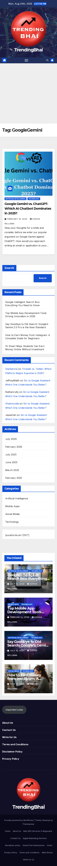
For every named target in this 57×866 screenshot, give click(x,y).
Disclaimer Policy (12, 751)
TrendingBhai (28, 50)
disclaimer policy (12, 845)
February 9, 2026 (20, 617)
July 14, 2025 (17, 684)
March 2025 (12, 470)
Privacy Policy (10, 758)
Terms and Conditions (15, 744)
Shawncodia (12, 403)
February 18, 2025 (17, 219)
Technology (33, 199)
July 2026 (11, 438)
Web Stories (47, 852)
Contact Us (9, 729)
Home (7, 831)
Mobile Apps (12, 506)
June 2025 (11, 462)
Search (9, 268)
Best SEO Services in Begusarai (37, 831)
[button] (47, 60)
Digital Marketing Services (35, 838)
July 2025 (11, 454)
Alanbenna (11, 368)
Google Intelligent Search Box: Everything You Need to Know (27, 578)
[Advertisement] (28, 93)
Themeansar (28, 824)
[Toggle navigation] (26, 60)
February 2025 (13, 477)
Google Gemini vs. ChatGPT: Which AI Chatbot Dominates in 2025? (28, 208)
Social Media (12, 514)
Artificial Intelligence (15, 199)
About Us (7, 722)
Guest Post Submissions (34, 845)
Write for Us (9, 737)
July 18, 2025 (17, 650)
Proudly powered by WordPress (19, 820)
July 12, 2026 (17, 584)
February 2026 (13, 446)
